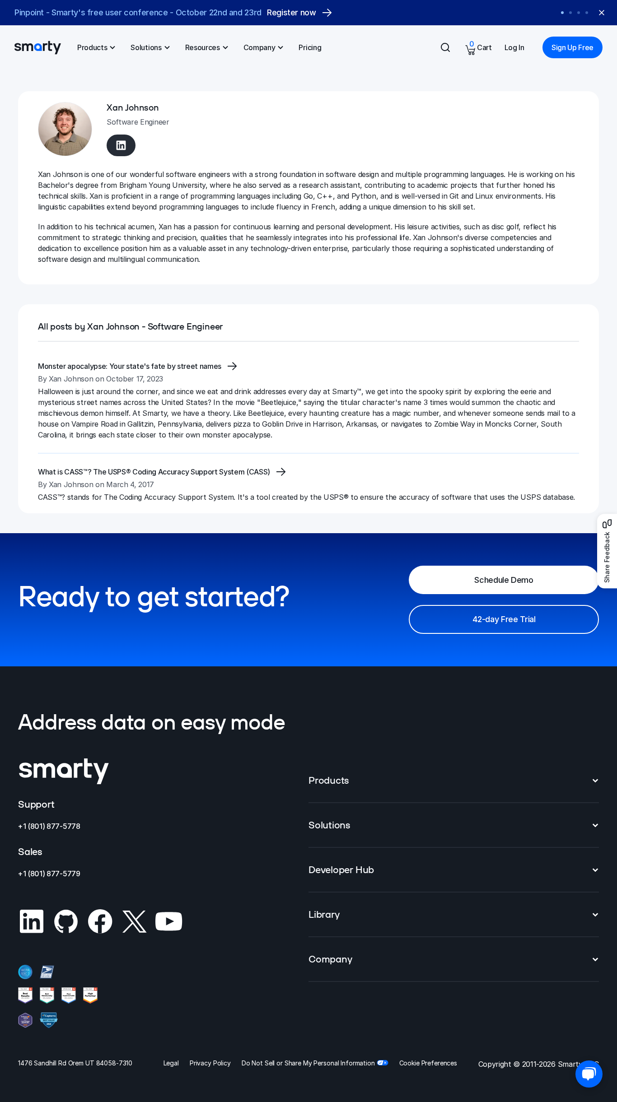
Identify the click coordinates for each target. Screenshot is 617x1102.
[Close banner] (601, 13)
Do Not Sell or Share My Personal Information (308, 1063)
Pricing (310, 47)
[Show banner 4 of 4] (586, 12)
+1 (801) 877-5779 (49, 873)
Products (92, 47)
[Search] (445, 47)
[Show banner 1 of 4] (562, 12)
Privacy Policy (210, 1063)
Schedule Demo (503, 580)
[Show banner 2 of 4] (570, 12)
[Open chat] (589, 1074)
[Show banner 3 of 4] (578, 12)
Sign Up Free (573, 47)
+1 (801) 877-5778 (49, 826)
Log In (514, 47)
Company (259, 47)
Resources (202, 47)
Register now (299, 13)
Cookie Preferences (428, 1063)
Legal (171, 1063)
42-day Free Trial (504, 619)
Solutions (146, 47)
